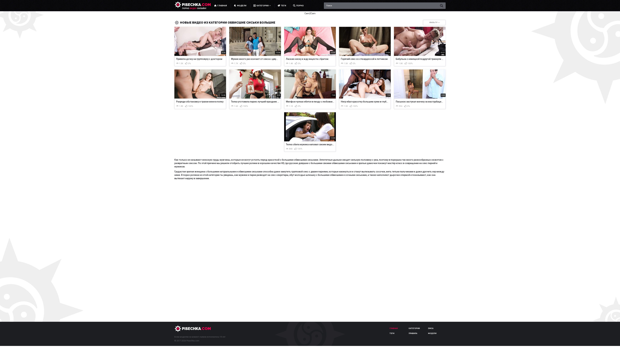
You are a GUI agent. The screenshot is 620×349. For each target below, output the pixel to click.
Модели (432, 333)
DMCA (430, 328)
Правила (413, 333)
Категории (414, 328)
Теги (391, 333)
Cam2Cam (310, 13)
